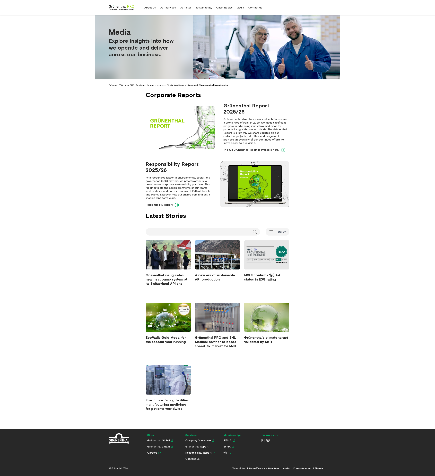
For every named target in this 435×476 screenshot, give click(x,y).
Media (240, 7)
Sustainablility (203, 7)
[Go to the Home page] (125, 7)
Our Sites (185, 7)
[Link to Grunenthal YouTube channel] (268, 440)
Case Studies (224, 7)
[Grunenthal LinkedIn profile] (263, 440)
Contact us (255, 7)
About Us (150, 7)
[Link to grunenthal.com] (119, 438)
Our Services (168, 7)
